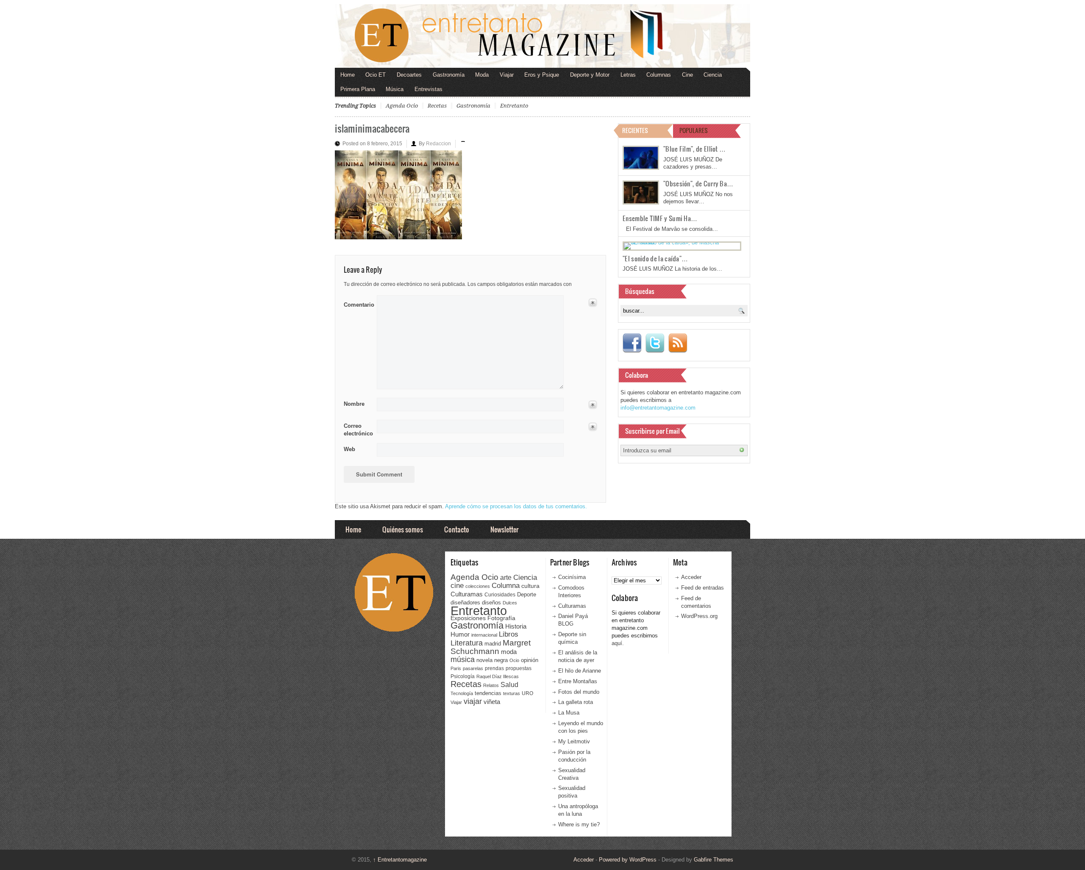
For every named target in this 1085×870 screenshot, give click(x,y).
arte (506, 577)
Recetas (437, 106)
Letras (628, 75)
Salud (509, 684)
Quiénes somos (402, 529)
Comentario (357, 303)
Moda (482, 75)
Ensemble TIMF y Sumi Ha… (660, 218)
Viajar (507, 75)
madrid (492, 643)
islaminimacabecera (372, 128)
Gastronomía (449, 75)
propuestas (518, 668)
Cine (687, 75)
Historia (515, 626)
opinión (529, 660)
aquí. (618, 643)
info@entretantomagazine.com (658, 408)
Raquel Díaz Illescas (497, 676)
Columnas (658, 75)
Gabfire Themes (713, 859)
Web (349, 449)
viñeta (492, 701)
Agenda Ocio (402, 106)
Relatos (491, 685)
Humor (460, 634)
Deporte (526, 595)
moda (509, 651)
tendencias (488, 693)
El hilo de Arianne (579, 671)
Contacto (456, 529)
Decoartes (409, 75)
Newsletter (504, 529)
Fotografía (501, 618)
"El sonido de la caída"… (655, 258)
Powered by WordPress (628, 859)
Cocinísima (572, 577)
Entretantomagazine (400, 859)
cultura (530, 585)
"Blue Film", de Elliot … (694, 148)
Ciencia (713, 75)
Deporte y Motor (589, 75)
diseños (491, 602)
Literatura (467, 642)
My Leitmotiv (574, 741)
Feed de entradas (702, 588)
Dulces (510, 602)
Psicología (463, 676)
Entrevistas (428, 89)
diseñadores (465, 602)
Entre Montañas (577, 681)
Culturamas (467, 594)
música (463, 659)
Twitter (655, 343)
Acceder (691, 577)
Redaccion (438, 144)
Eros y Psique (541, 75)
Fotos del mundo (578, 692)
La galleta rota (575, 702)
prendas (494, 668)
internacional (484, 634)
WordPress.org (699, 616)
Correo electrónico (357, 430)
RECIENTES (635, 130)
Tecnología (462, 693)
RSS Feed (678, 343)
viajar (473, 701)
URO (527, 693)
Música (394, 89)
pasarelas (473, 668)
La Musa (568, 712)
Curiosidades (499, 595)
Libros (508, 634)
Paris (456, 668)
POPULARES (693, 130)
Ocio (514, 660)
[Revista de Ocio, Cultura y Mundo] (542, 36)
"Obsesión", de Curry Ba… (698, 183)
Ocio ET (375, 75)
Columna (506, 586)
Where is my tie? (579, 824)
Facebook (632, 343)
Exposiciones (468, 618)
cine (457, 585)
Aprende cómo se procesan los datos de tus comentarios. (516, 506)
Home (347, 75)
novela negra (492, 660)
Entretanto (514, 106)
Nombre (354, 404)
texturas (511, 693)
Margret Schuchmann (491, 647)
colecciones (477, 586)
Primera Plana (357, 89)
